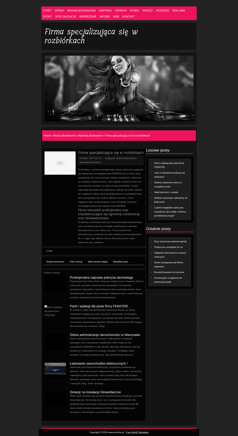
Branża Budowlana (64, 135)
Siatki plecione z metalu (166, 192)
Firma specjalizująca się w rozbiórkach (127, 135)
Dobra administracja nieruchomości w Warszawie (105, 335)
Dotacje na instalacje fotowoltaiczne (95, 392)
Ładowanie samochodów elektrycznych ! (99, 363)
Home (47, 135)
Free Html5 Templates (137, 432)
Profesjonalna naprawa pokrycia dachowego (101, 277)
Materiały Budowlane (90, 135)
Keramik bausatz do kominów (169, 272)
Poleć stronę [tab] (76, 261)
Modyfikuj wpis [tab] (120, 261)
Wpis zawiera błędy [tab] (98, 261)
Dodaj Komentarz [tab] (55, 261)
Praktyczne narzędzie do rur (168, 247)
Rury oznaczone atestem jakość (170, 241)
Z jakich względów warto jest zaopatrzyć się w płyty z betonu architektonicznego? (170, 211)
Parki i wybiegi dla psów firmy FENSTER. (99, 306)
